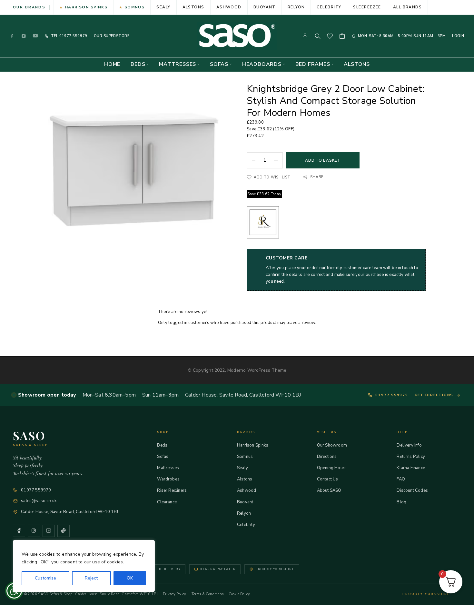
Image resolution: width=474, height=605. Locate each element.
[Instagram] (23, 36)
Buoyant (264, 7)
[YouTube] (35, 36)
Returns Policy (411, 456)
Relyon (296, 7)
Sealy (163, 7)
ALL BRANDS (407, 7)
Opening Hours (332, 468)
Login (458, 36)
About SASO (329, 490)
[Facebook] (12, 36)
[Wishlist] (330, 37)
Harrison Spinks (86, 7)
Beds (138, 64)
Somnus (134, 7)
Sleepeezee (367, 7)
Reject (91, 578)
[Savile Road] (263, 223)
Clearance (167, 502)
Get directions (434, 395)
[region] (84, 566)
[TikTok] (63, 531)
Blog (401, 502)
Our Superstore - (113, 36)
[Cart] (342, 37)
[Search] (317, 36)
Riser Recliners (172, 490)
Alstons (193, 7)
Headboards (261, 64)
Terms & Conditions (207, 594)
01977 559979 (72, 36)
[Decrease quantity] (251, 160)
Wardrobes (168, 479)
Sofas (219, 64)
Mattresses (177, 64)
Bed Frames (312, 64)
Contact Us (327, 479)
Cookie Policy (239, 594)
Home (112, 64)
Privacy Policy (174, 594)
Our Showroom (332, 445)
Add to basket (322, 160)
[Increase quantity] (278, 160)
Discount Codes (412, 490)
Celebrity (329, 7)
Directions (327, 456)
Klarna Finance (411, 468)
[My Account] (305, 36)
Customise (45, 578)
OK (130, 578)
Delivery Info (409, 445)
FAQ (401, 479)
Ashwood (229, 7)
